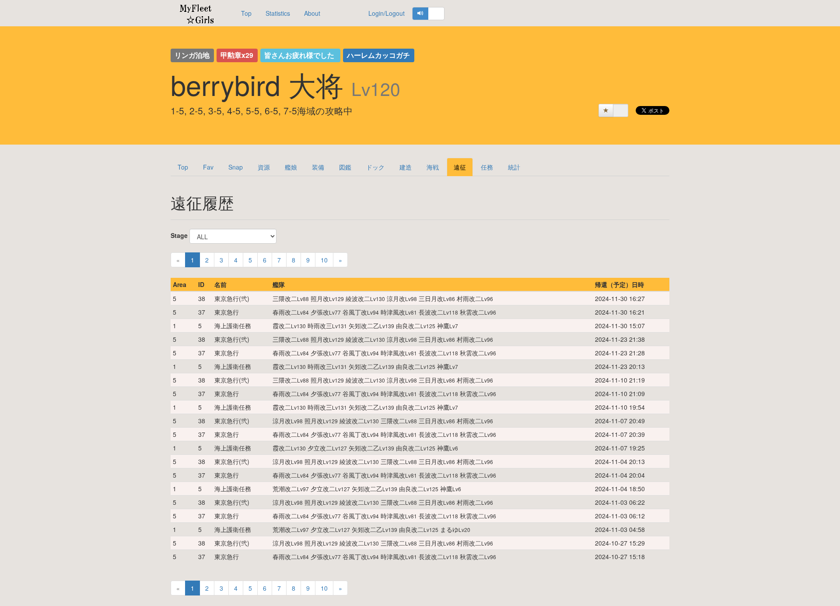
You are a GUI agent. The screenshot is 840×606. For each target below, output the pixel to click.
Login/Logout (386, 13)
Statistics (278, 13)
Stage (179, 235)
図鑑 (345, 167)
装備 (318, 167)
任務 (487, 167)
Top (246, 13)
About (312, 13)
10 (324, 259)
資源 (264, 167)
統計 (514, 167)
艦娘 (291, 167)
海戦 (433, 167)
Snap (235, 167)
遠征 (460, 167)
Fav (208, 167)
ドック (375, 167)
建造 (405, 167)
